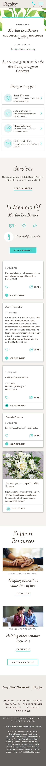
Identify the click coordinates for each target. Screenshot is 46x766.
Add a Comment (17, 295)
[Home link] (10, 4)
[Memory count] (11, 225)
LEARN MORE (23, 594)
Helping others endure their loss (23, 636)
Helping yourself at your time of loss (23, 580)
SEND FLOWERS (18, 509)
